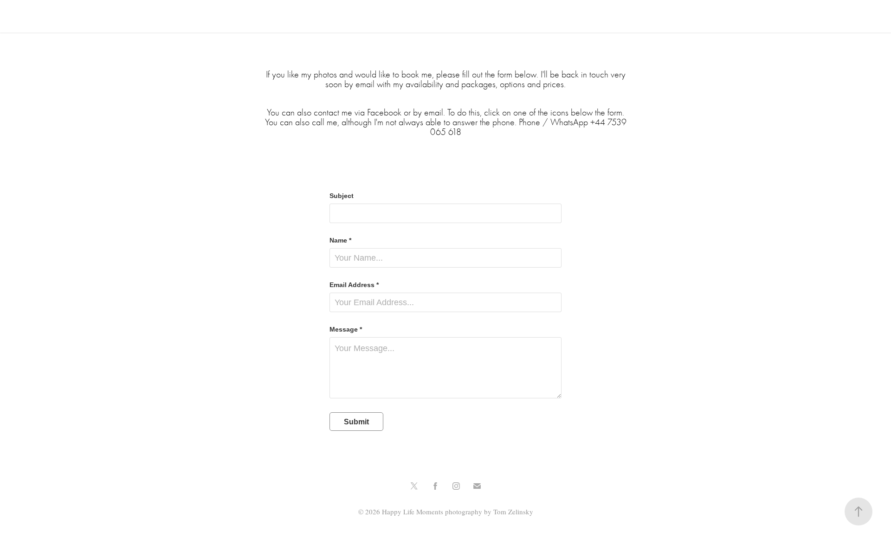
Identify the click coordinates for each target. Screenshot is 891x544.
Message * (345, 329)
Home (37, 16)
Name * (340, 240)
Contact (110, 16)
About (71, 16)
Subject (341, 195)
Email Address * (354, 285)
